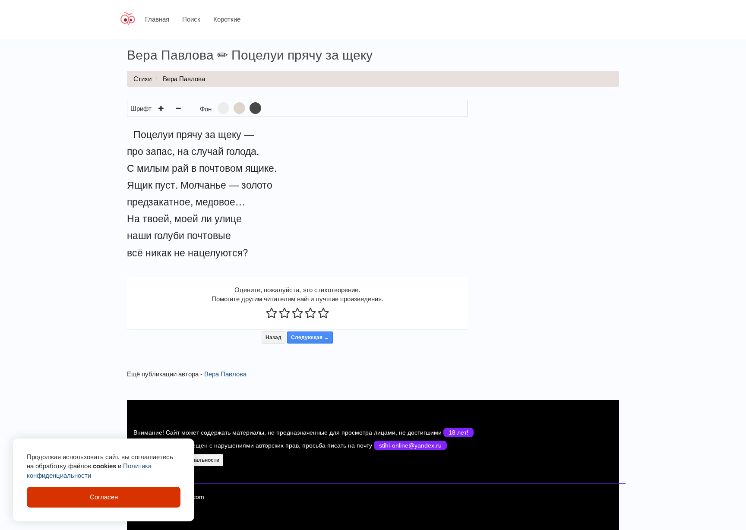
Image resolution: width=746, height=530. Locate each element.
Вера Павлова (184, 78)
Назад (273, 337)
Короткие (226, 19)
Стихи (142, 78)
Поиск (191, 19)
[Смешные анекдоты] (129, 19)
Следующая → (310, 337)
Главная (157, 19)
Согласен (104, 497)
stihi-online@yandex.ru (410, 445)
